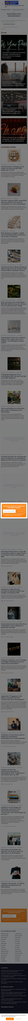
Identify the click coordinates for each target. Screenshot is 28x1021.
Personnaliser (18, 1018)
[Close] (24, 505)
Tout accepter (10, 1018)
